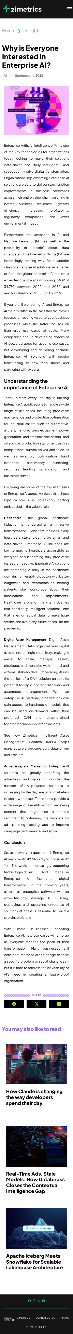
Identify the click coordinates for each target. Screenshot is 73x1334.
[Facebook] (29, 1301)
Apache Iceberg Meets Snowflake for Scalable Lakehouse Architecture (34, 1262)
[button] (14, 1004)
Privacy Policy (36, 1327)
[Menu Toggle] (69, 8)
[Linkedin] (43, 1301)
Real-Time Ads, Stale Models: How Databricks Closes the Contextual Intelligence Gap (35, 1182)
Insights (32, 31)
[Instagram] (34, 1301)
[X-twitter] (39, 1301)
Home (8, 31)
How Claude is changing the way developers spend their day (34, 1097)
